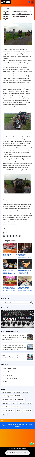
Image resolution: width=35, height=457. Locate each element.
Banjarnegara (6, 392)
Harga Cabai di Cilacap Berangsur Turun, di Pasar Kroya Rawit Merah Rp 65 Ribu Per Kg (14, 338)
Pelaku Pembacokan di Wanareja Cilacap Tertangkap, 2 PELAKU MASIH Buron (24, 272)
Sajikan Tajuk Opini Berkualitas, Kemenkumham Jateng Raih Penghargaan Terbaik (9, 272)
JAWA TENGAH (19, 399)
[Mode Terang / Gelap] (29, 2)
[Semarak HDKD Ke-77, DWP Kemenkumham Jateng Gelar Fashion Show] (10, 281)
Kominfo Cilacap (8, 375)
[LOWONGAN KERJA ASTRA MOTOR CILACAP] (10, 248)
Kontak (5, 382)
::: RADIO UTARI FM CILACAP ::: (20, 425)
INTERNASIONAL (7, 399)
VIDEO (4, 414)
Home (4, 8)
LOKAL (8, 8)
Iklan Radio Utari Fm (9, 372)
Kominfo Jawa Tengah (10, 378)
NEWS (29, 403)
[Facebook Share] (7, 236)
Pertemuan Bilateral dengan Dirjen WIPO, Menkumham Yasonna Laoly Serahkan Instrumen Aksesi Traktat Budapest (25, 288)
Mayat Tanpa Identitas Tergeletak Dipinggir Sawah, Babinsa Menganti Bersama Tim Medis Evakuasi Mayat (17, 15)
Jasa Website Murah (9, 369)
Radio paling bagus (8, 410)
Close (2, 420)
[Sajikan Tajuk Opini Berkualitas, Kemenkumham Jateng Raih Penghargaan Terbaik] (10, 264)
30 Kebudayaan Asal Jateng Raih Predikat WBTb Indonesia (12, 357)
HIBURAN (18, 396)
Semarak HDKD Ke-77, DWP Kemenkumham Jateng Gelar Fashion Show (9, 288)
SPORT (19, 410)
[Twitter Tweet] (4, 236)
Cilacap (25, 392)
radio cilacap (17, 407)
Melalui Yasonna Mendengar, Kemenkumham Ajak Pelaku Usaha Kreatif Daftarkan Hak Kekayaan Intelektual (25, 255)
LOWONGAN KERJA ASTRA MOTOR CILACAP (10, 254)
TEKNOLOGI (27, 410)
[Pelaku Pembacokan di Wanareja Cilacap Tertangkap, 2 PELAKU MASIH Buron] (25, 264)
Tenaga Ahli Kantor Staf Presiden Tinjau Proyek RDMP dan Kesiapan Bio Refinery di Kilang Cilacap (14, 347)
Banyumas (17, 392)
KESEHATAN (6, 403)
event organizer (7, 396)
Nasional (21, 403)
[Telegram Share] (10, 236)
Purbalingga (6, 407)
